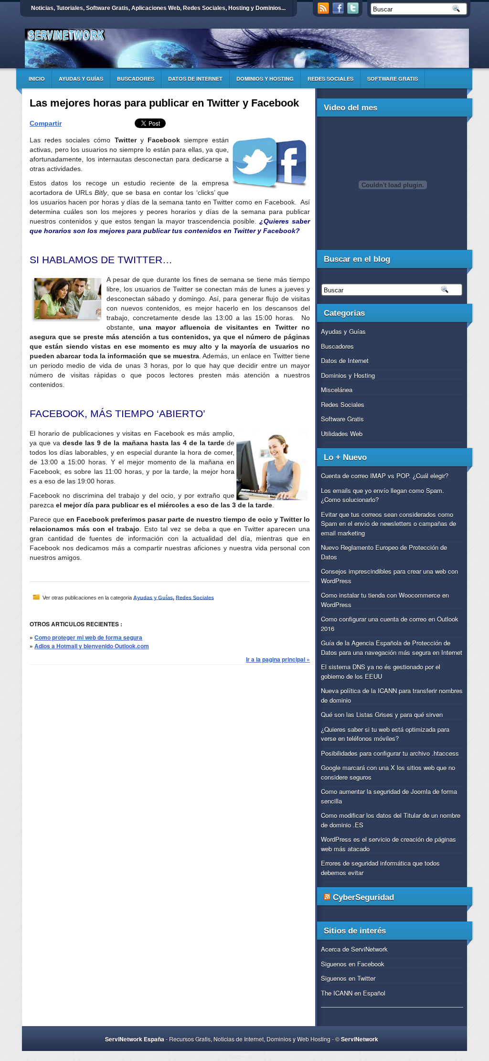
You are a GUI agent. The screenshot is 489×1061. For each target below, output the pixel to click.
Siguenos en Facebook (352, 963)
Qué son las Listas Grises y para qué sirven (382, 714)
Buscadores (135, 78)
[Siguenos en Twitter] (354, 11)
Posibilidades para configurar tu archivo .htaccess (390, 753)
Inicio (37, 78)
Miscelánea (336, 389)
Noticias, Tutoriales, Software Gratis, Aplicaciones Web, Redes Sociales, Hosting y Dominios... (158, 8)
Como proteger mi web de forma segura (88, 637)
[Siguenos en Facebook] (339, 11)
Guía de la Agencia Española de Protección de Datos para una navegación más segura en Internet (391, 647)
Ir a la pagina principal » (278, 659)
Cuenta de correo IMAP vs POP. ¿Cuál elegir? (384, 475)
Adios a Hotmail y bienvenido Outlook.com (91, 646)
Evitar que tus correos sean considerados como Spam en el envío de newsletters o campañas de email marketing (388, 523)
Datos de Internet (195, 78)
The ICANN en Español (353, 992)
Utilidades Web (341, 433)
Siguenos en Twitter (348, 978)
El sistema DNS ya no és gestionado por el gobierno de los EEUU (380, 671)
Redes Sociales (330, 78)
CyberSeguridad (363, 897)
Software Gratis (392, 78)
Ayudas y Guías (81, 78)
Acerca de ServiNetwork (354, 949)
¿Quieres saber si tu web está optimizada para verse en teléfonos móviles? (385, 734)
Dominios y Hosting (265, 78)
